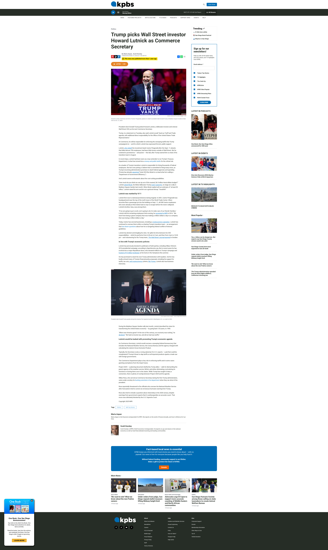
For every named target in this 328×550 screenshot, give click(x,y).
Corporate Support (196, 521)
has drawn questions (129, 226)
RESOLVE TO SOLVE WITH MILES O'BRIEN (202, 207)
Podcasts (173, 17)
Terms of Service (148, 546)
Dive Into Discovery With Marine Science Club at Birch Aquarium (202, 176)
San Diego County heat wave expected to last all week (201, 247)
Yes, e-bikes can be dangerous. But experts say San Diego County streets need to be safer (203, 239)
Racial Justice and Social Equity (172, 494)
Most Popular (196, 215)
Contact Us (171, 527)
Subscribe (204, 102)
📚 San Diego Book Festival (202, 35)
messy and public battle (153, 161)
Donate (164, 467)
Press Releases (148, 536)
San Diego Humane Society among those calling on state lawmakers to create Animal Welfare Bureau (204, 500)
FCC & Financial (148, 530)
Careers (146, 527)
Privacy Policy (148, 539)
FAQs (169, 530)
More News (116, 476)
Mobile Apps (147, 533)
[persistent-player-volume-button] (118, 12)
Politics (113, 29)
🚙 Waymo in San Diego (201, 39)
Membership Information (198, 527)
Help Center (171, 539)
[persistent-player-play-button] (113, 12)
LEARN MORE (19, 540)
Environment (141, 494)
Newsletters (147, 524)
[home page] (122, 4)
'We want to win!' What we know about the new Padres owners (202, 265)
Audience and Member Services (176, 521)
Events (196, 17)
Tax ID (193, 533)
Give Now (211, 4)
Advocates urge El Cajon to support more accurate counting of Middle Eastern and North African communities (176, 501)
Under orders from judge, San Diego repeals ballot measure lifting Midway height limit (203, 256)
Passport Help (171, 536)
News (122, 17)
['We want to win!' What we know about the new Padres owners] (123, 485)
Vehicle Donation (196, 536)
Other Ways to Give (197, 530)
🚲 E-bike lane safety (200, 32)
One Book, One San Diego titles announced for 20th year (202, 145)
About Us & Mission (149, 521)
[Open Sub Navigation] (125, 17)
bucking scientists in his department (147, 380)
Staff (145, 542)
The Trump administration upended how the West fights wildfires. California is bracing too (203, 273)
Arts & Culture (150, 17)
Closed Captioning (172, 524)
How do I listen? (172, 533)
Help (204, 17)
